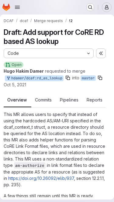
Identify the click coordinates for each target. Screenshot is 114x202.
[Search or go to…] (90, 7)
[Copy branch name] (67, 77)
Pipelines (69, 100)
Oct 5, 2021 (15, 84)
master (88, 78)
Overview (17, 100)
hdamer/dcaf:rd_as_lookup (35, 78)
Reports (94, 100)
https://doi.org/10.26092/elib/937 (41, 178)
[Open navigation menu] (17, 7)
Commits (43, 100)
